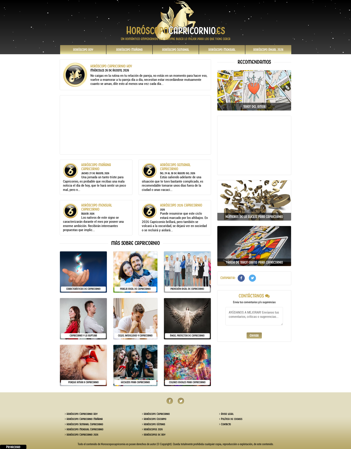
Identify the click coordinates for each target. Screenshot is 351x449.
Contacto (225, 424)
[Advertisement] (135, 124)
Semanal (175, 49)
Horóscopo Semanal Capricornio (84, 424)
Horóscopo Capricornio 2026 (82, 434)
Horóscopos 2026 (153, 429)
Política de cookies (231, 419)
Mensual (222, 49)
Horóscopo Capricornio (156, 414)
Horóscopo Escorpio (154, 419)
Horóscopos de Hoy (154, 434)
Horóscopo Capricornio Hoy (82, 414)
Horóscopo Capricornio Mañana (84, 419)
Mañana (129, 49)
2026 (268, 49)
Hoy (83, 49)
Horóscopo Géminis (154, 424)
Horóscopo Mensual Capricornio (84, 429)
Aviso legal (227, 414)
